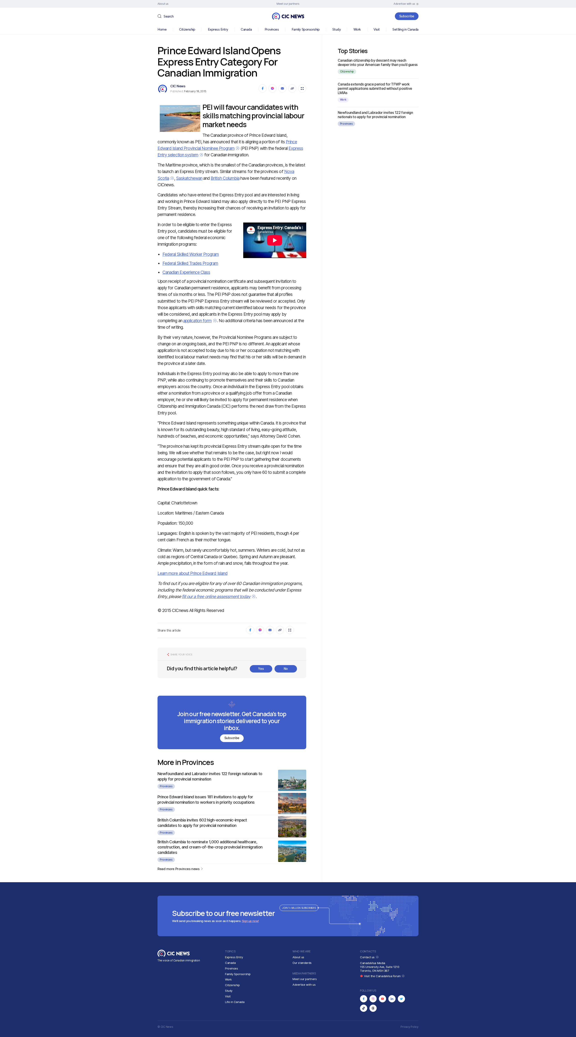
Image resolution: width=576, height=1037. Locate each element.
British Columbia (225, 178)
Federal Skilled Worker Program (190, 254)
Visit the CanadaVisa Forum (382, 976)
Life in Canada (235, 1002)
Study (336, 29)
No (286, 668)
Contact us (368, 957)
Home (162, 29)
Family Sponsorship (306, 29)
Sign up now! (250, 921)
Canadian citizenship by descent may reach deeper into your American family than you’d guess (378, 62)
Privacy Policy (409, 1026)
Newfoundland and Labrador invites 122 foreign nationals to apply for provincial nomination (375, 114)
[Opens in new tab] (363, 998)
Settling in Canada (405, 29)
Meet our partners (304, 979)
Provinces (272, 29)
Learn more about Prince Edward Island (192, 573)
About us (298, 957)
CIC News (177, 86)
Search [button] (168, 16)
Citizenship (187, 29)
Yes (261, 668)
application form (197, 320)
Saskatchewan (189, 178)
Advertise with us (303, 984)
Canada (246, 29)
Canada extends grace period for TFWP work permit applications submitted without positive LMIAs (375, 88)
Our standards (302, 963)
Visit (377, 29)
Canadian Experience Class (186, 272)
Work (357, 29)
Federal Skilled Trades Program (190, 263)
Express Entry (218, 29)
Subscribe (406, 16)
